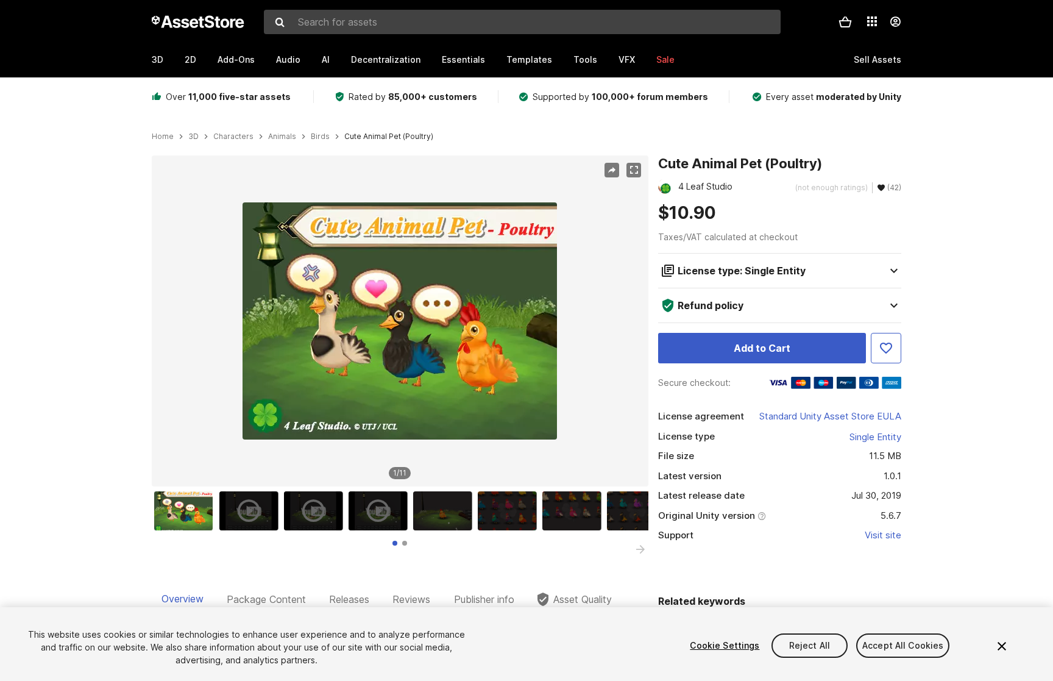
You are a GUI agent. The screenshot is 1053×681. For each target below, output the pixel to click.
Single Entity (875, 437)
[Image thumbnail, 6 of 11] (510, 510)
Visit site (883, 535)
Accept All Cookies (903, 645)
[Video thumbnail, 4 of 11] (381, 510)
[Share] (611, 170)
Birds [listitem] (320, 136)
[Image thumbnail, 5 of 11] (445, 510)
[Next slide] (640, 549)
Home (163, 136)
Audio (288, 59)
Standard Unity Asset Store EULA (830, 416)
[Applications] (872, 21)
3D (157, 59)
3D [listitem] (193, 136)
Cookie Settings (724, 645)
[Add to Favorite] (886, 348)
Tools (585, 59)
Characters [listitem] (233, 136)
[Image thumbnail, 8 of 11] (639, 510)
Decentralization (385, 59)
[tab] (394, 543)
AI (326, 59)
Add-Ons (236, 59)
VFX (627, 59)
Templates (529, 59)
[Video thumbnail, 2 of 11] (251, 510)
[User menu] (895, 22)
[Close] (1001, 646)
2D (190, 59)
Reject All (809, 645)
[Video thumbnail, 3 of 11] (316, 510)
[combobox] (522, 22)
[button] (845, 22)
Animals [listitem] (282, 136)
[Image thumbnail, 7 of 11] (574, 510)
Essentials (463, 59)
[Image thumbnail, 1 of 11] (186, 510)
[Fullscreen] (633, 170)
